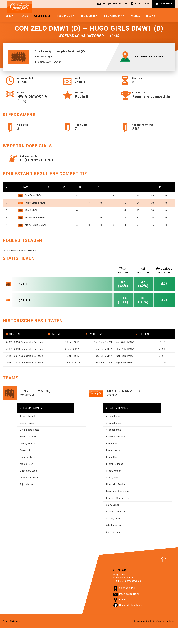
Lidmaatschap (113, 16)
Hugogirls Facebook (130, 605)
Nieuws (150, 16)
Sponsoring (88, 16)
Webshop (166, 3)
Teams (24, 16)
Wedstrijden (42, 16)
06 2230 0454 (141, 3)
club (8, 16)
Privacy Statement (11, 621)
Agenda (135, 16)
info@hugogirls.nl (115, 3)
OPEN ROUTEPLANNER (148, 56)
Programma (64, 16)
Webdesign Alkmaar (165, 621)
